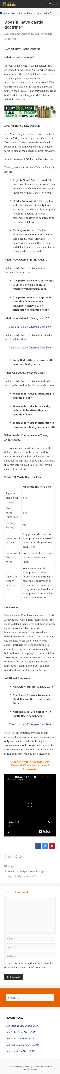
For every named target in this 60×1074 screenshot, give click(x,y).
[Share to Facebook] (38, 848)
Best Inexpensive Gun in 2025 (20, 1051)
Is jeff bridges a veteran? (22, 876)
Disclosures (32, 1069)
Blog (12, 13)
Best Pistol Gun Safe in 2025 (20, 1038)
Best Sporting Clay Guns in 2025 (22, 1025)
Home (3, 13)
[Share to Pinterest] (52, 848)
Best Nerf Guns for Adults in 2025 (22, 1044)
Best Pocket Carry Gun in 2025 (21, 1032)
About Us (47, 1066)
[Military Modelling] (9, 4)
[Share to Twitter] (45, 848)
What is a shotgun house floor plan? (28, 871)
